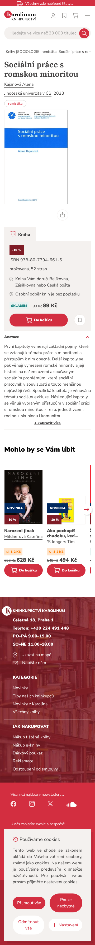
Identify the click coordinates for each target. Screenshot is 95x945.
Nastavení (68, 925)
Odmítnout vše (28, 925)
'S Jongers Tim (61, 542)
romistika (48, 51)
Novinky (20, 688)
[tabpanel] (47, 286)
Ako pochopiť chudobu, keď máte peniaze (61, 533)
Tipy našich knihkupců (33, 696)
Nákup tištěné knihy (31, 737)
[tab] (20, 234)
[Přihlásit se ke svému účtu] (53, 15)
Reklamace (23, 761)
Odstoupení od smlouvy (35, 769)
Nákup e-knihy (26, 745)
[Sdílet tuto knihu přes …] (62, 215)
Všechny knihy (26, 712)
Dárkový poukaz (27, 753)
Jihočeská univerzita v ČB (27, 93)
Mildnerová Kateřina (23, 536)
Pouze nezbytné (66, 903)
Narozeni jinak (19, 530)
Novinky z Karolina (30, 704)
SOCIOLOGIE (28, 51)
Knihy (10, 51)
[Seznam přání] (64, 15)
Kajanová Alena (19, 84)
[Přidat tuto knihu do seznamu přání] (80, 320)
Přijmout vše (29, 903)
